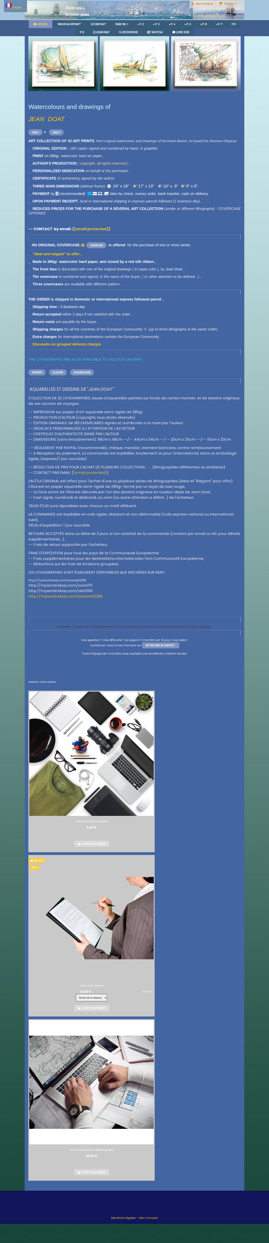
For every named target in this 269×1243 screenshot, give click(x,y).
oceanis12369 (82, 372)
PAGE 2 (56, 132)
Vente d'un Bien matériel (91, 821)
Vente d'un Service (92, 985)
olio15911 (58, 372)
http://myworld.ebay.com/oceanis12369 (65, 596)
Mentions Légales (123, 1218)
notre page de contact (160, 645)
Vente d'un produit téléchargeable (92, 1150)
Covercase (96, 245)
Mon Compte (148, 1218)
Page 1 (35, 132)
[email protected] (91, 228)
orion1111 (37, 372)
